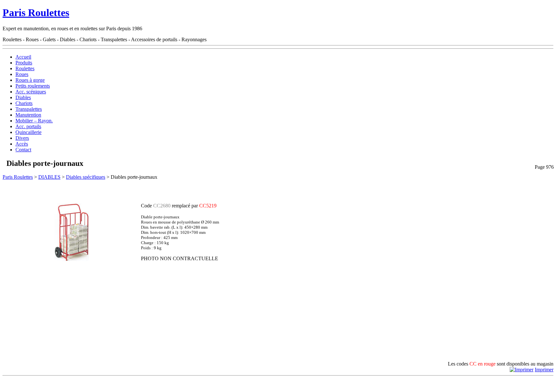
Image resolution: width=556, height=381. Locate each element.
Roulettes (24, 68)
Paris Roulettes (36, 12)
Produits (23, 62)
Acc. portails (28, 126)
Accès (21, 144)
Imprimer (544, 369)
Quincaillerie (28, 132)
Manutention (28, 115)
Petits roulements (32, 86)
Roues (21, 74)
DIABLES (49, 177)
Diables (23, 97)
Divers (22, 138)
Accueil (23, 57)
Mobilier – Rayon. (34, 120)
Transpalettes (28, 109)
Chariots (23, 103)
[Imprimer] (521, 369)
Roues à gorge (30, 80)
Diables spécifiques (85, 177)
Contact (23, 149)
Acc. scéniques (30, 91)
